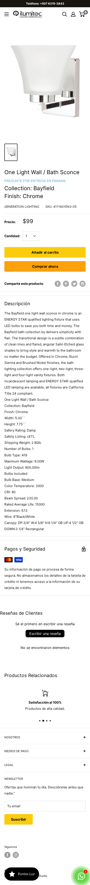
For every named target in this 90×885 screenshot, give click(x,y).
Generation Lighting (21, 206)
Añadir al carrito (45, 252)
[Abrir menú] (6, 14)
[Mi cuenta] (73, 14)
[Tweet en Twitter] (74, 283)
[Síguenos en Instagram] (16, 855)
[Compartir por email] (83, 283)
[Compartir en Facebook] (58, 283)
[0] (82, 14)
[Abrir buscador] (64, 14)
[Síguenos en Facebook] (7, 855)
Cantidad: (12, 236)
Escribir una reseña (45, 633)
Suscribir (18, 819)
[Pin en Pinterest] (66, 283)
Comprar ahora (45, 266)
